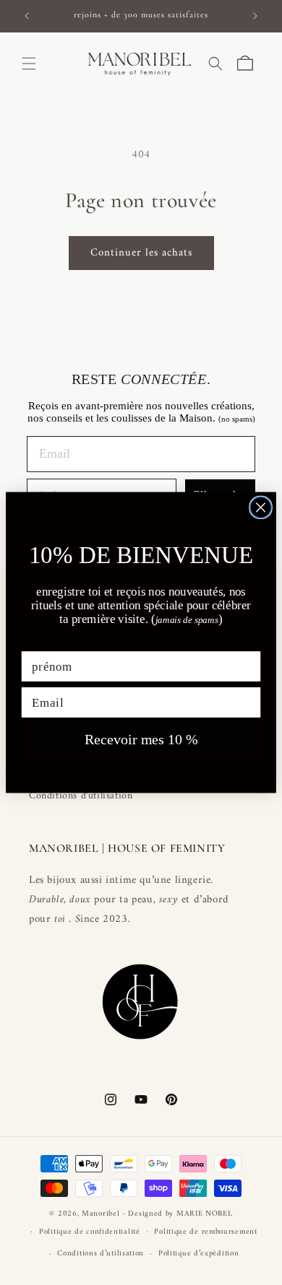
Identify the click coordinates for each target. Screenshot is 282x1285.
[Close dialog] (260, 507)
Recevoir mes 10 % (141, 740)
